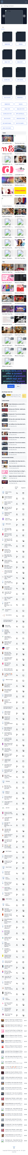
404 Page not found (8, 6)
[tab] (3, 27)
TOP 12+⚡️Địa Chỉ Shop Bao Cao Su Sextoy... (8, 846)
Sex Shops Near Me (13, 406)
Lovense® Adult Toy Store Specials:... (8, 819)
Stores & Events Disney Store (8, 961)
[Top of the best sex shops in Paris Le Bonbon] (5, 482)
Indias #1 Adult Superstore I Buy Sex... (8, 814)
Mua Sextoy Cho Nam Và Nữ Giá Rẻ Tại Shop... (8, 729)
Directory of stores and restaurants (7, 873)
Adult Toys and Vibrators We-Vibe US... (8, 643)
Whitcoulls (8, 524)
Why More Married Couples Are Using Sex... (8, 567)
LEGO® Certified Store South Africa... (8, 967)
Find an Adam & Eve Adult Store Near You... (8, 798)
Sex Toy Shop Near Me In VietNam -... (8, 664)
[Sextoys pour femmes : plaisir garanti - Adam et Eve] (5, 410)
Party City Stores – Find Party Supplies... (8, 894)
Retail (22, 473)
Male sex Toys (21, 62)
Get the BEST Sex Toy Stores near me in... (8, 771)
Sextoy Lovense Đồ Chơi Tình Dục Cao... (8, 938)
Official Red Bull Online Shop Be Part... (8, 572)
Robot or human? (7, 792)
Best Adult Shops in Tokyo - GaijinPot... (8, 776)
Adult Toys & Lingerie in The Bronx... (8, 994)
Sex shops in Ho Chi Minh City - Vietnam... (8, 983)
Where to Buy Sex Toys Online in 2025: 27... (8, 972)
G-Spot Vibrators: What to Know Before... (8, 836)
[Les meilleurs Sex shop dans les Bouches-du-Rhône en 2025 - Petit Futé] (5, 425)
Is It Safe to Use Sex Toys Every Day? (8, 841)
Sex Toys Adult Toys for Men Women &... (7, 927)
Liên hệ (7, 807)
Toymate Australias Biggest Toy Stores (7, 632)
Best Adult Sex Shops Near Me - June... (8, 556)
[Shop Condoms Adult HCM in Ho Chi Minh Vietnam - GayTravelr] (5, 467)
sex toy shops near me (21, 123)
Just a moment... (8, 878)
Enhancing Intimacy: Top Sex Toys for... (7, 551)
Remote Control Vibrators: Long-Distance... (8, 915)
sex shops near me (8, 123)
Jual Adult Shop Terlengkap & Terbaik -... (8, 766)
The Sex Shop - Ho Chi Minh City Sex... (8, 583)
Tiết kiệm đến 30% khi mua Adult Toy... (7, 830)
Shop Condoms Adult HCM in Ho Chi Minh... (8, 561)
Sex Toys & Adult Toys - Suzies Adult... (8, 577)
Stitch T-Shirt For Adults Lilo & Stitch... (8, 503)
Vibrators (7, 44)
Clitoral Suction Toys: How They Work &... (8, 535)
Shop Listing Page (8, 492)
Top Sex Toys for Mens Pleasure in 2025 (8, 508)
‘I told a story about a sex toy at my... (8, 546)
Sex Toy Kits (7, 97)
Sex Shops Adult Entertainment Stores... (8, 659)
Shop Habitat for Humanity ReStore (8, 803)
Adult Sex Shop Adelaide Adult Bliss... (8, 696)
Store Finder (9, 867)
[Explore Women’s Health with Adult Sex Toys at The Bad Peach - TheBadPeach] (5, 477)
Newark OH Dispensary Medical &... (7, 718)
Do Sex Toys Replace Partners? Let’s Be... (7, 701)
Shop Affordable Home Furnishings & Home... (8, 921)
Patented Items (21, 97)
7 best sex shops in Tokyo (8, 519)
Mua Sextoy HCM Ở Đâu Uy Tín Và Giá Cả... (8, 745)
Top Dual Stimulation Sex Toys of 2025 (8, 910)
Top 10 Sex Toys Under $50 (8, 1014)
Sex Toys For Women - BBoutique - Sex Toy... (8, 604)
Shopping (11, 473)
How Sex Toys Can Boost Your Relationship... (8, 654)
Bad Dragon (8, 851)
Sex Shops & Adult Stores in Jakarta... (8, 638)
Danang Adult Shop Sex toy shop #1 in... (7, 1009)
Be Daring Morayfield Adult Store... (8, 723)
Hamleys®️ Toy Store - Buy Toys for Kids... (8, 734)
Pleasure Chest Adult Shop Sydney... (8, 514)
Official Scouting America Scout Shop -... (8, 857)
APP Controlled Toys (21, 79)
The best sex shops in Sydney (9, 988)
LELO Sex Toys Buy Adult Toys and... (8, 530)
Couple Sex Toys (8, 79)
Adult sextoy (9, 899)
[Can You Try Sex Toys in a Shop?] (5, 472)
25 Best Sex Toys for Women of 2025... (8, 862)
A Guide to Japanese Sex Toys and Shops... (7, 950)
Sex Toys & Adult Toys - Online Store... (8, 1004)
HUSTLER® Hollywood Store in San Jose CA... (8, 588)
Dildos (21, 44)
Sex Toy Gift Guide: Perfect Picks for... (8, 750)
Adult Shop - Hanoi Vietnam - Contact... (8, 889)
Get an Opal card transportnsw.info (8, 669)
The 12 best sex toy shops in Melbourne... (8, 685)
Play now (24, 396)
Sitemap (8, 781)
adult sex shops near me (8, 128)
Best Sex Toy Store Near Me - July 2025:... (8, 787)
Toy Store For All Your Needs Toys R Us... (8, 540)
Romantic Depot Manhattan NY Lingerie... (8, 755)
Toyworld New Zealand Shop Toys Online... (7, 956)
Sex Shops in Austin (8, 610)
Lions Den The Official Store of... (8, 593)
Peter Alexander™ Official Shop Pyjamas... (7, 944)
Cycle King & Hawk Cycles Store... (8, 761)
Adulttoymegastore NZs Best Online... (8, 620)
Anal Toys (7, 62)
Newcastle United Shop (8, 626)
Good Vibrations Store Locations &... (8, 498)
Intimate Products (17, 473)
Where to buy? (9, 679)
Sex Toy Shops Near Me (14, 468)
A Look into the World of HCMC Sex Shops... (8, 739)
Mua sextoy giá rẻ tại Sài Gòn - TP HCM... (8, 691)
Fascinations (9, 615)
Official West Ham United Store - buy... (7, 713)
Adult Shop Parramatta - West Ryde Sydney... (7, 932)
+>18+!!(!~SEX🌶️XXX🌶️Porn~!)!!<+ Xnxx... (8, 675)
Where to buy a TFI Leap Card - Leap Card (8, 883)
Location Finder (8, 648)
